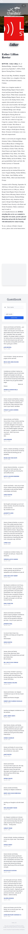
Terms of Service (18, 927)
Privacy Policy (10, 927)
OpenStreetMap (15, 929)
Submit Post (14, 317)
